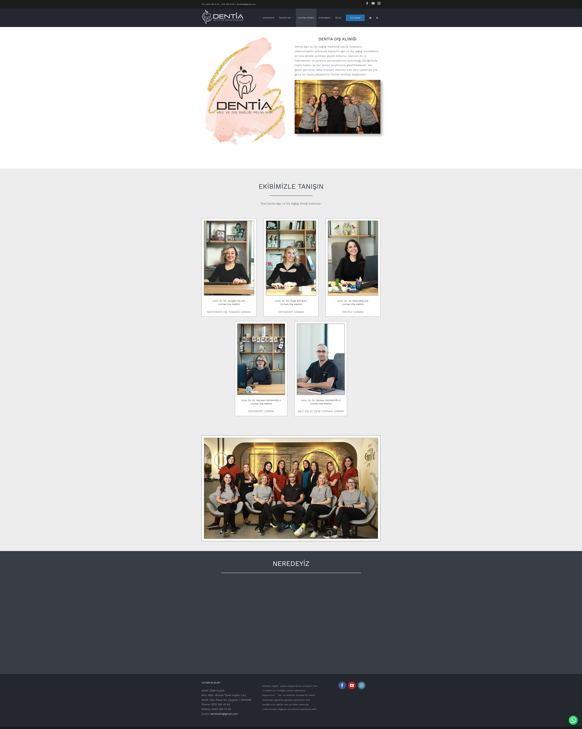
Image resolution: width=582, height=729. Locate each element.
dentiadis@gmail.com (246, 4)
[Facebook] (342, 685)
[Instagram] (361, 685)
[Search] (377, 18)
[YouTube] (352, 685)
